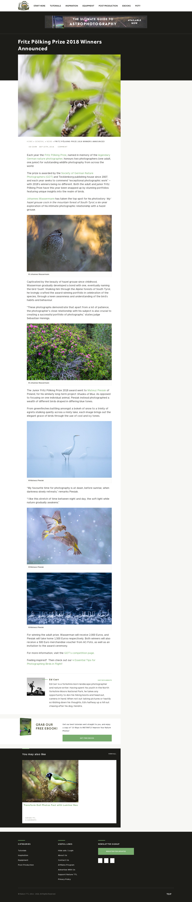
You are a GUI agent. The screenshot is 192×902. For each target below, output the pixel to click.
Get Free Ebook (87, 738)
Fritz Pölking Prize (55, 154)
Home (30, 141)
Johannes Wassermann (41, 198)
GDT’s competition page (79, 652)
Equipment (23, 860)
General (39, 141)
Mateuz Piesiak (96, 390)
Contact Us (63, 860)
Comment (62, 147)
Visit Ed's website (105, 680)
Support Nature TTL (67, 874)
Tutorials (22, 850)
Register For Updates (116, 851)
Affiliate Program (66, 865)
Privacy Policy (64, 879)
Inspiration (23, 855)
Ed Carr (33, 147)
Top (169, 894)
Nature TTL (30, 818)
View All (112, 754)
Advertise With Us (66, 869)
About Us (62, 855)
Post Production (26, 865)
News (49, 141)
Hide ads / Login (65, 850)
